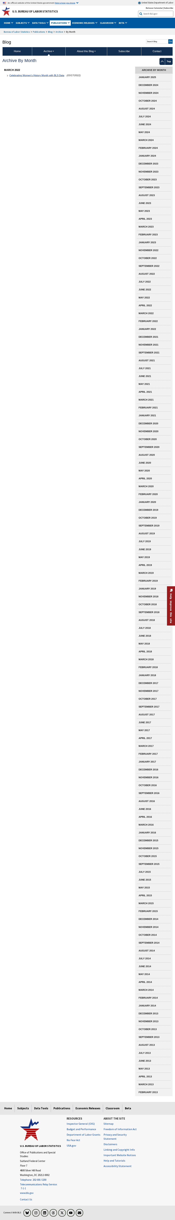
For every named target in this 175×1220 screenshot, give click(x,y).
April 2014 (145, 982)
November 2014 (148, 927)
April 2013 (145, 1076)
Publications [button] (59, 22)
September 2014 (149, 942)
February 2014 (148, 997)
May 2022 (144, 297)
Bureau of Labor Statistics (17, 31)
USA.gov (71, 1145)
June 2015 (145, 879)
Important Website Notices (120, 1155)
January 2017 (147, 761)
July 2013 (145, 1053)
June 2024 (145, 124)
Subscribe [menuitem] (124, 51)
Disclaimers (110, 1144)
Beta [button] (122, 22)
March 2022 (146, 313)
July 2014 (145, 958)
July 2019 (145, 541)
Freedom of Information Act (120, 1129)
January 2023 (147, 242)
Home (8, 1108)
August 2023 (147, 195)
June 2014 (145, 966)
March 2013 (146, 1084)
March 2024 (146, 140)
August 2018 (147, 620)
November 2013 (148, 1021)
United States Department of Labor (157, 2)
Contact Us (26, 1199)
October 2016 (148, 785)
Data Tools (41, 1108)
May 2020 (144, 470)
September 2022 (149, 266)
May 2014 (144, 974)
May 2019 (144, 557)
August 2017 (147, 714)
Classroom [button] (107, 22)
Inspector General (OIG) (81, 1123)
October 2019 (148, 517)
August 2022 (147, 273)
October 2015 (148, 856)
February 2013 (148, 1092)
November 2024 (148, 93)
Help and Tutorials (114, 1160)
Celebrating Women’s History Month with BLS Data (36, 75)
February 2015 (148, 911)
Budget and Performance (81, 1129)
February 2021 (148, 407)
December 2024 (148, 85)
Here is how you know (65, 2)
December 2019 (148, 510)
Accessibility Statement (118, 1166)
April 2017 (145, 738)
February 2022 (148, 321)
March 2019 (146, 573)
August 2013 (147, 1045)
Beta (128, 1108)
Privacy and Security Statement (115, 1136)
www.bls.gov (26, 1193)
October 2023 (148, 179)
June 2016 (145, 809)
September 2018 (149, 612)
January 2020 (147, 502)
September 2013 (149, 1037)
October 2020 (148, 439)
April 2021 (145, 391)
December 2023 (148, 163)
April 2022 (145, 305)
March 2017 (146, 746)
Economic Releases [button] (83, 22)
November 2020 (148, 431)
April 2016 (145, 816)
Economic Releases (88, 1108)
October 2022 (148, 258)
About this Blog (85, 51)
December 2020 (148, 423)
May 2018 (144, 643)
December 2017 (148, 683)
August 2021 (147, 360)
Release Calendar (154, 8)
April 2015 (145, 895)
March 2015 (146, 903)
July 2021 (145, 368)
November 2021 (148, 344)
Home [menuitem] (17, 51)
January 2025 (147, 77)
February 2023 (148, 234)
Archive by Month (154, 70)
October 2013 (148, 1029)
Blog (50, 31)
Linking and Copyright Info (119, 1149)
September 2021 (149, 352)
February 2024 (148, 148)
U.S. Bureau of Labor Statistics (35, 11)
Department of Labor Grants (83, 1134)
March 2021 (146, 399)
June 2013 (145, 1060)
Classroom (113, 1108)
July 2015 (145, 872)
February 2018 (148, 667)
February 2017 (148, 753)
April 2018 (145, 651)
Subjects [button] (21, 22)
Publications (39, 31)
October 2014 (148, 935)
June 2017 (145, 722)
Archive (59, 31)
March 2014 (146, 990)
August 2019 (147, 533)
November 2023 (148, 171)
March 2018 (146, 659)
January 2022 (147, 329)
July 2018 (145, 628)
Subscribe (168, 8)
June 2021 (145, 376)
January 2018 (147, 675)
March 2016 (146, 824)
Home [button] (7, 22)
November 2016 (148, 777)
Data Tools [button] (39, 22)
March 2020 (146, 486)
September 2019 (149, 525)
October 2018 (148, 604)
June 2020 (145, 462)
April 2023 (145, 218)
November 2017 (148, 691)
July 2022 (145, 281)
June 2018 (145, 635)
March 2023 (146, 226)
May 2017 (144, 730)
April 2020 (145, 478)
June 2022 (145, 289)
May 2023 (144, 211)
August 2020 (147, 455)
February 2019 (148, 580)
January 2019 (147, 588)
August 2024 (147, 108)
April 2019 (145, 565)
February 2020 (148, 494)
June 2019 (145, 549)
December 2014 (148, 919)
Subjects (23, 1108)
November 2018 (148, 596)
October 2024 (148, 100)
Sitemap (108, 1123)
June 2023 (145, 203)
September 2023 (149, 187)
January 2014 (147, 1005)
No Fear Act (73, 1140)
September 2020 (149, 447)
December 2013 (148, 1013)
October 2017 (148, 698)
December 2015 (148, 840)
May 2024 (144, 132)
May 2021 (144, 384)
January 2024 (147, 155)
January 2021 (147, 415)
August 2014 (147, 950)
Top (169, 61)
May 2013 (144, 1068)
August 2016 (147, 801)
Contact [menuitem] (157, 51)
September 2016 (149, 793)
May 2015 (144, 887)
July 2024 (145, 116)
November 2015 (148, 848)
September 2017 (149, 706)
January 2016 (147, 832)
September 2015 (149, 864)
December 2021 (148, 336)
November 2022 (148, 250)
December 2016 (148, 769)
